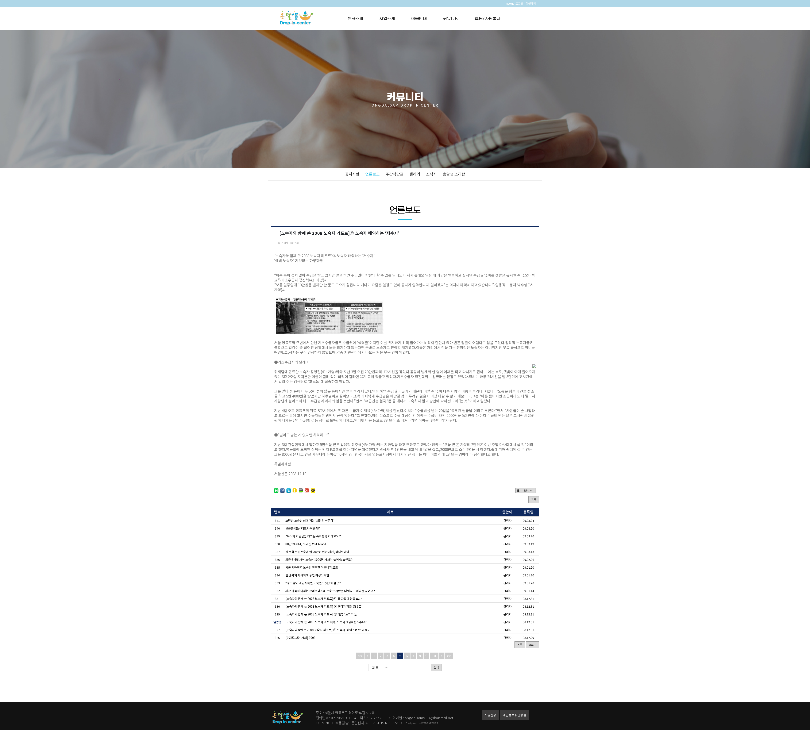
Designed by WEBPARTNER (422, 723)
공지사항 (352, 174)
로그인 (519, 3)
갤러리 (414, 174)
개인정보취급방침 (514, 715)
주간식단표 (395, 174)
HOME (510, 3)
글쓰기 (532, 645)
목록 (533, 499)
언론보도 (372, 174)
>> (449, 655)
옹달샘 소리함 (454, 174)
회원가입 (531, 3)
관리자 (507, 520)
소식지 (431, 174)
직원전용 (490, 715)
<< (360, 655)
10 (434, 655)
